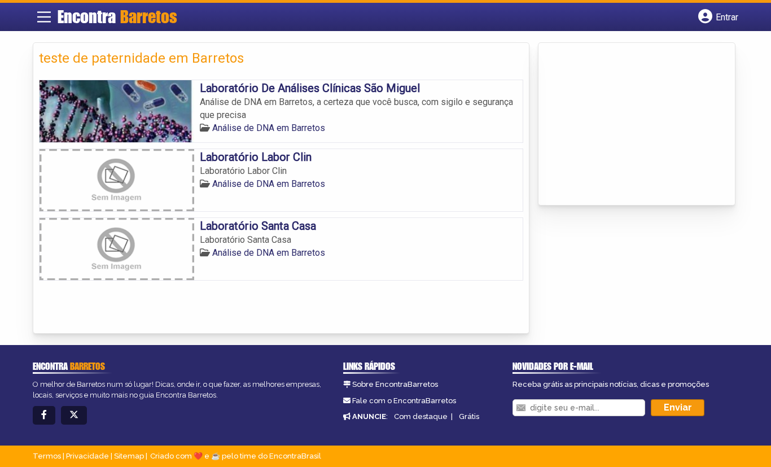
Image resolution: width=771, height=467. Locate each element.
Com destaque (421, 416)
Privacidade (87, 456)
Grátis (469, 416)
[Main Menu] (44, 17)
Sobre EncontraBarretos (395, 384)
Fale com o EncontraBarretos (404, 400)
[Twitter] (74, 415)
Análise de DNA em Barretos (268, 128)
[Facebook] (44, 415)
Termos (47, 456)
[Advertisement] (628, 124)
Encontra (117, 16)
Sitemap (129, 456)
